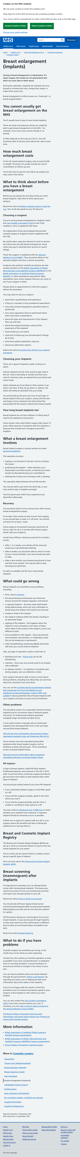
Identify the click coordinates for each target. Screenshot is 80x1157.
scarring (21, 595)
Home (5, 52)
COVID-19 (6, 1146)
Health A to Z (16, 52)
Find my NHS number (30, 1130)
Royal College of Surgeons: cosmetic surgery (24, 1045)
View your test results (30, 1133)
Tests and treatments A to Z (34, 52)
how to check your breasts (30, 899)
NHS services (20, 46)
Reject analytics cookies (42, 26)
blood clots (27, 657)
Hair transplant (10, 1076)
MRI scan (39, 810)
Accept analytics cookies (15, 26)
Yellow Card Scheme (35, 977)
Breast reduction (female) (15, 1068)
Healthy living (34, 46)
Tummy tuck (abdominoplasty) (17, 1063)
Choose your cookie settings (15, 32)
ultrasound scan (25, 810)
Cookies (63, 1144)
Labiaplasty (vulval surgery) (16, 1085)
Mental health (47, 46)
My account (71, 40)
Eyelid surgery (10, 1089)
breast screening (26, 933)
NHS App (25, 1127)
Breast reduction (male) (14, 1072)
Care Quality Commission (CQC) (20, 223)
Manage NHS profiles (49, 1127)
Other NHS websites (49, 1130)
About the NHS (27, 1136)
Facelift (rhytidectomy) (14, 1106)
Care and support (62, 46)
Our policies (65, 1141)
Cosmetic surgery (13, 55)
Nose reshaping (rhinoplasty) (16, 1093)
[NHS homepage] (8, 40)
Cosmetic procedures (55, 52)
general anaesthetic (11, 451)
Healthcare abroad (29, 1139)
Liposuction (9, 1059)
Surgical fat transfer (12, 1102)
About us (64, 1127)
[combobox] (48, 40)
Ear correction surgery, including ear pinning (23, 1098)
